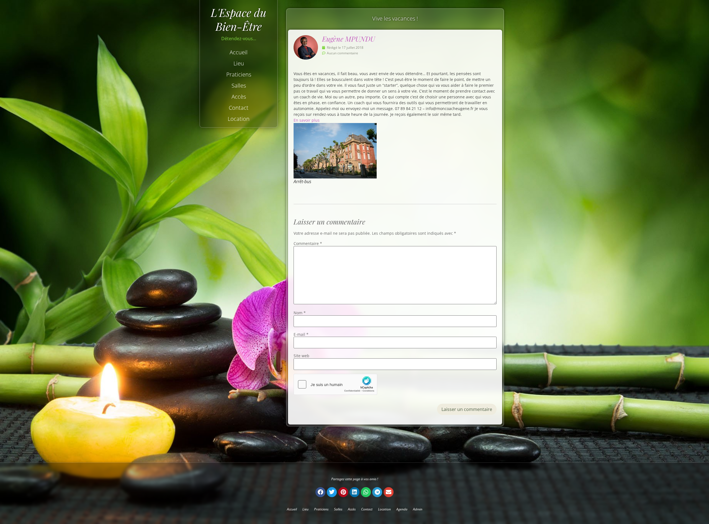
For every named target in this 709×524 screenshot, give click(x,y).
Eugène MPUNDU (348, 38)
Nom (300, 313)
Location (239, 118)
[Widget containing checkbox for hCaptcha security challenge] (335, 384)
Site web (301, 356)
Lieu (238, 63)
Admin (417, 509)
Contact (238, 107)
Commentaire (308, 244)
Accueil (239, 52)
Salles (239, 85)
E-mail (301, 334)
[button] (320, 492)
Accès (239, 96)
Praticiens (238, 74)
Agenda (401, 509)
